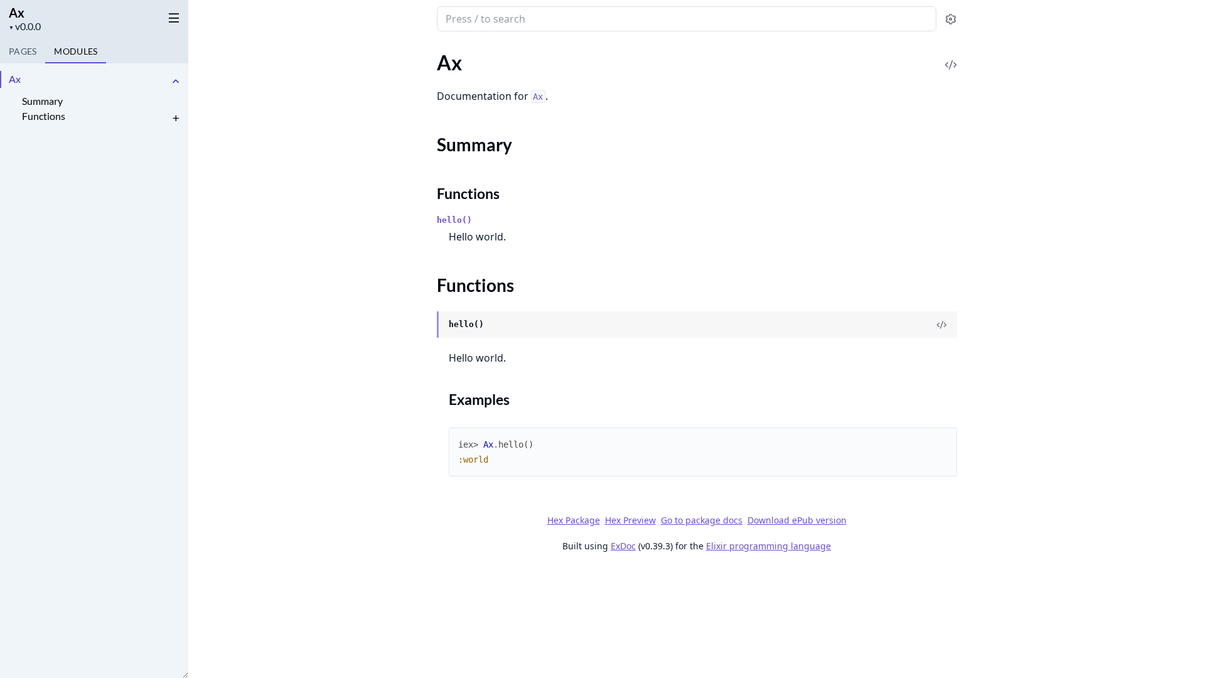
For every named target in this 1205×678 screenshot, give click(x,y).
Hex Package (573, 520)
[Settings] (950, 19)
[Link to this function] (425, 325)
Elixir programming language (768, 546)
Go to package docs (701, 520)
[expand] (175, 81)
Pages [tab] (22, 51)
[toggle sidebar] (171, 17)
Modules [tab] (75, 51)
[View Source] (951, 56)
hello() (454, 220)
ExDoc (623, 546)
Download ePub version (797, 520)
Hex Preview (630, 520)
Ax (16, 12)
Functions (43, 116)
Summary (42, 101)
